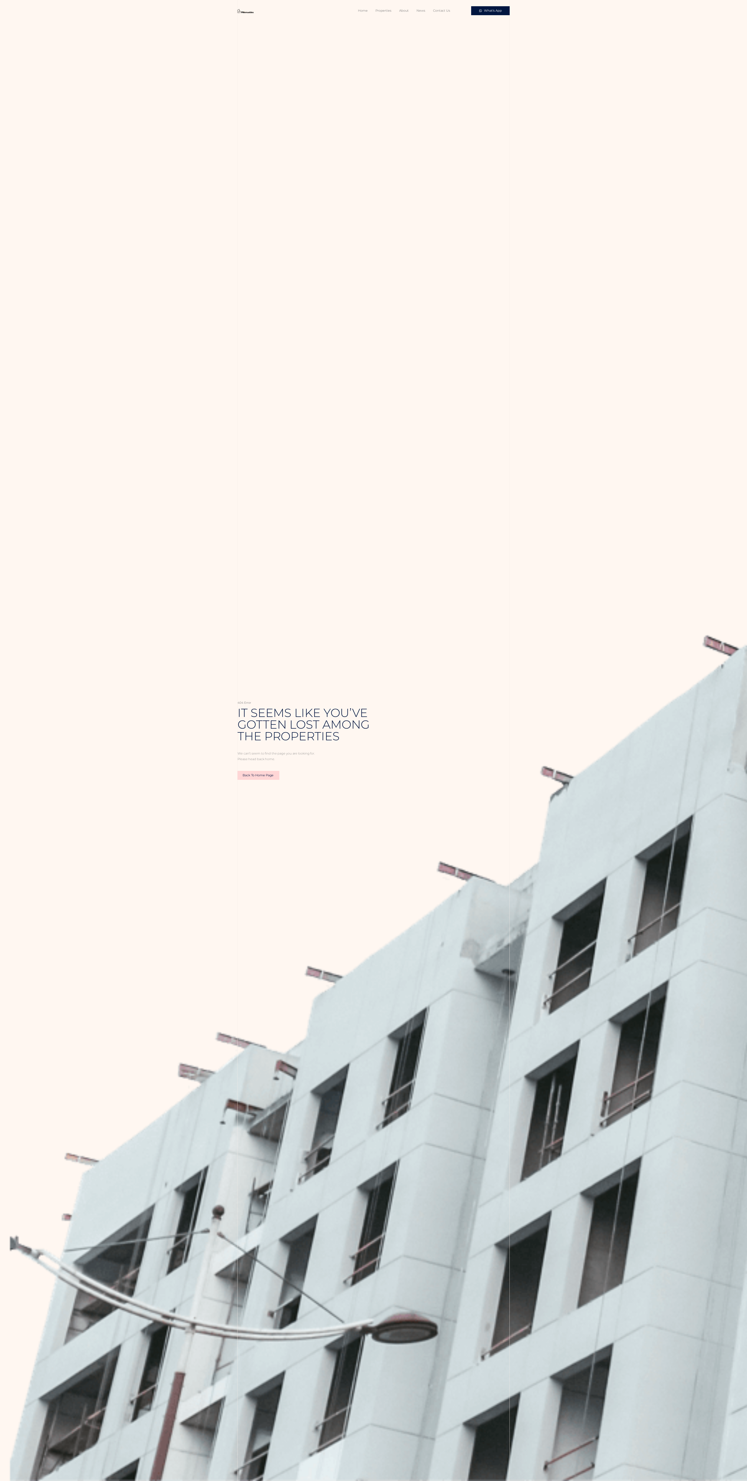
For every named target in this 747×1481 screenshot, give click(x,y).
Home (363, 10)
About (404, 10)
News (420, 10)
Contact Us (441, 10)
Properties (383, 10)
